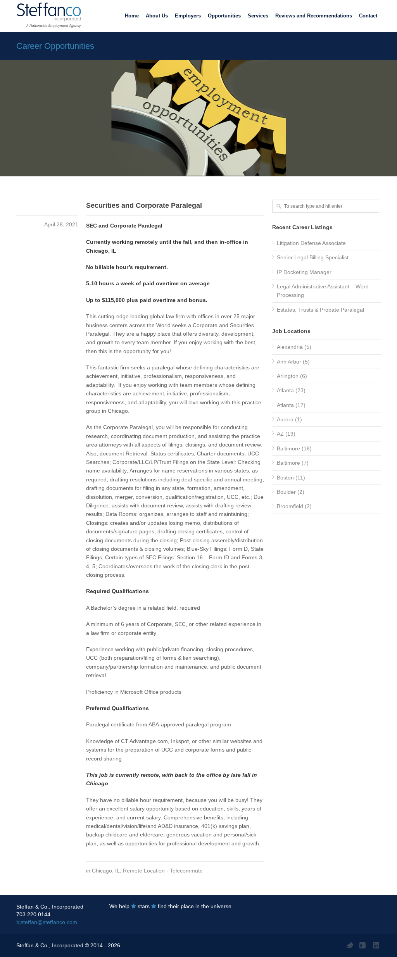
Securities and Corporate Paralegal (144, 205)
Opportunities (224, 16)
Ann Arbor (289, 362)
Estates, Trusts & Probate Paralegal (320, 310)
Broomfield (290, 506)
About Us (157, 16)
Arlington (288, 376)
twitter (350, 945)
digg (377, 945)
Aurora (285, 419)
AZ (280, 434)
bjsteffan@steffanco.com (46, 922)
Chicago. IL (106, 870)
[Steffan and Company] (47, 15)
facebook (363, 945)
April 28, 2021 (61, 224)
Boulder (286, 492)
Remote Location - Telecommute (163, 870)
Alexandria (290, 347)
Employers (188, 16)
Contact (368, 16)
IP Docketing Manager (304, 272)
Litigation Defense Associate (311, 243)
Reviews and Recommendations (313, 16)
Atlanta (285, 390)
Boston (285, 477)
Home (132, 16)
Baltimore (288, 448)
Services (258, 16)
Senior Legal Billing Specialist (313, 257)
